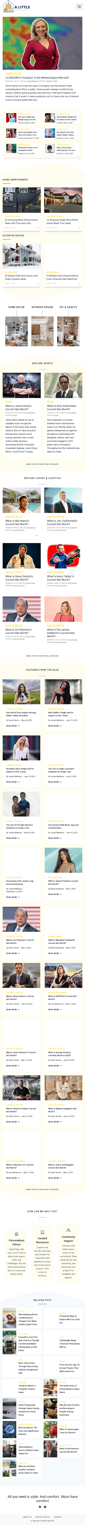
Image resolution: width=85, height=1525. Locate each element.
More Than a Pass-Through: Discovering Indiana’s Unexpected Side (28, 1368)
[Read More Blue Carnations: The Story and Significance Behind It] (9, 1429)
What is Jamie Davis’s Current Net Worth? (18, 407)
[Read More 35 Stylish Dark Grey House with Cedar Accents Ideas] (22, 256)
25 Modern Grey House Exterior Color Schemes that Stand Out (62, 277)
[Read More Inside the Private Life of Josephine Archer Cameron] (11, 148)
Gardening (22, 1382)
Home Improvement (12, 216)
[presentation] (21, 691)
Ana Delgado (30, 413)
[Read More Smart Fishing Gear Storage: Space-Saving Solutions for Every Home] (9, 1408)
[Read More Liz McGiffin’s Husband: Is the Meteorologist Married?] (42, 43)
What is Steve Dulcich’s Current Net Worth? (19, 578)
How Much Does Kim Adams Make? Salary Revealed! (65, 133)
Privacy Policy (43, 1517)
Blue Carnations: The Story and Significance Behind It (28, 1430)
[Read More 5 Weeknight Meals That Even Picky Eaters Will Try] (50, 1342)
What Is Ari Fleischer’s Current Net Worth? (18, 631)
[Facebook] (40, 1507)
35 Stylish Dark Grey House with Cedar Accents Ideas (21, 277)
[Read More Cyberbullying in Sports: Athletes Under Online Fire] (9, 1448)
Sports (8, 401)
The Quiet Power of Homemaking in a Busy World (69, 1388)
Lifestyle (21, 1311)
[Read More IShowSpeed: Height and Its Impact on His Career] (50, 117)
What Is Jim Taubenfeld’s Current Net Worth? (62, 522)
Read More (12, 726)
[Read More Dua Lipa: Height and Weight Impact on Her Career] (11, 117)
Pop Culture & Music (57, 993)
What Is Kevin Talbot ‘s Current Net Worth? (60, 578)
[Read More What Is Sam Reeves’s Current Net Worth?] (50, 1448)
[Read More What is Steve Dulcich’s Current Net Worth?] (22, 555)
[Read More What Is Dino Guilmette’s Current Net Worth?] (63, 385)
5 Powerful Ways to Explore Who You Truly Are (69, 1319)
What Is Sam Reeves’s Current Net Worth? (69, 1450)
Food (61, 1337)
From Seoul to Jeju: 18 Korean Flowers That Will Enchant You (69, 1368)
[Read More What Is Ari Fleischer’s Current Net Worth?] (22, 609)
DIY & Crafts (68, 307)
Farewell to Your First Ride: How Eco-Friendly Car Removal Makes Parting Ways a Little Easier (28, 1343)
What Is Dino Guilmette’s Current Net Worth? (61, 407)
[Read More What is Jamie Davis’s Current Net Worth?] (22, 385)
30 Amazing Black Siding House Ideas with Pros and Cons (21, 222)
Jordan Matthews (32, 81)
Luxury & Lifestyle (48, 478)
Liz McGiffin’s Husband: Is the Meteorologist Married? (37, 77)
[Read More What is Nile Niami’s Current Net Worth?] (22, 500)
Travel (20, 1360)
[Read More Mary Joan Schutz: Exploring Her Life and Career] (50, 148)
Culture (62, 1361)
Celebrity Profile (13, 73)
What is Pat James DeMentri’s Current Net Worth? (60, 633)
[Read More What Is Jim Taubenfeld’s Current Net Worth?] (63, 500)
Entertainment (55, 877)
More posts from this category (42, 464)
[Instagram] (45, 1507)
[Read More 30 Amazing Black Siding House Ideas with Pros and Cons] (22, 200)
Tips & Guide (22, 1334)
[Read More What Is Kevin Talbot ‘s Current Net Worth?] (63, 555)
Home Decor (16, 307)
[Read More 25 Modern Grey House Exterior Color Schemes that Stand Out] (63, 256)
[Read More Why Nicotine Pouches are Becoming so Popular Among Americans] (50, 1408)
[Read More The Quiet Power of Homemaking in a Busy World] (50, 1387)
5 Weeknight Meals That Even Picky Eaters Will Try (69, 1343)
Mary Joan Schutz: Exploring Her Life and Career (66, 149)
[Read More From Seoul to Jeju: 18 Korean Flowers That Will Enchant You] (50, 1366)
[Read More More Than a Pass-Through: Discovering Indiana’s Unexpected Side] (9, 1366)
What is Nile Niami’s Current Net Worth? (17, 522)
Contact (58, 1517)
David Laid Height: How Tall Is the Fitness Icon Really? (27, 133)
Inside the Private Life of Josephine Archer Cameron (28, 149)
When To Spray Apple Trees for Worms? (69, 1431)
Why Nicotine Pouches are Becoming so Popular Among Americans (69, 1410)
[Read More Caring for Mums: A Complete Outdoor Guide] (9, 1387)
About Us (27, 1517)
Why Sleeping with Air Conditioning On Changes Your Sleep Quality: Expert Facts (28, 1319)
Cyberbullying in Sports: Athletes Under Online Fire (28, 1450)
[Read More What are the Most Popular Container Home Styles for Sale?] (9, 1468)
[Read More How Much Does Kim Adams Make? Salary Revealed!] (50, 133)
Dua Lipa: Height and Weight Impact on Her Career (27, 118)
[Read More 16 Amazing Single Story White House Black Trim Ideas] (63, 200)
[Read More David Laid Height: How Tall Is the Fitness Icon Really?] (11, 133)
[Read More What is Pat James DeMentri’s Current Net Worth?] (63, 609)
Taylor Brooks (30, 527)
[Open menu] (79, 6)
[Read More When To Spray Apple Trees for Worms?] (50, 1429)
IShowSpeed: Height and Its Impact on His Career (66, 118)
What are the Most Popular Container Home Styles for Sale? (28, 1469)
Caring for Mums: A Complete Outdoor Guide (27, 1388)
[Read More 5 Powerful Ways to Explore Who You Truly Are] (50, 1318)
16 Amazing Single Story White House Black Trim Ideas (62, 222)
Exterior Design (11, 272)
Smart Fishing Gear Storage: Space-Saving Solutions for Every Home (28, 1410)
